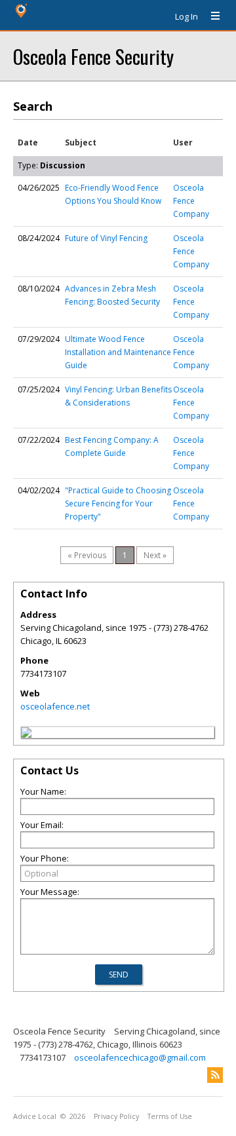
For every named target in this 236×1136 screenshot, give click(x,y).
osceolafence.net (55, 706)
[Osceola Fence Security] (26, 734)
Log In (186, 16)
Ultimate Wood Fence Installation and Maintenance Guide (118, 352)
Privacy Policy (116, 1116)
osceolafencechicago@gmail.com (140, 1057)
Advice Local (34, 1116)
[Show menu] (210, 16)
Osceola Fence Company (191, 200)
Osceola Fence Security (93, 56)
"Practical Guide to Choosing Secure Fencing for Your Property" (118, 503)
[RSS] (215, 1075)
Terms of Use (170, 1116)
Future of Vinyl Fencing (106, 238)
